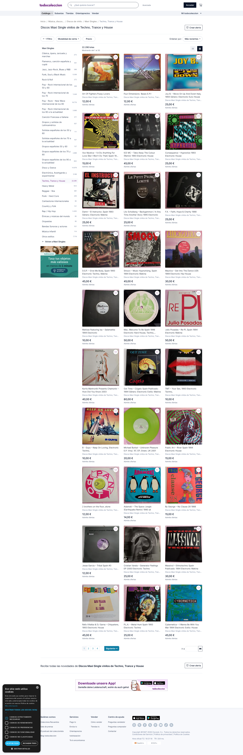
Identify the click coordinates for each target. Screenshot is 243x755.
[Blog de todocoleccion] (171, 725)
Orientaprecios (83, 13)
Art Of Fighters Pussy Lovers (96, 94)
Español (140, 743)
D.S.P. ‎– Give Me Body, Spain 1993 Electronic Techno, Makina (98, 272)
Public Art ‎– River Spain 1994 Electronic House (179, 449)
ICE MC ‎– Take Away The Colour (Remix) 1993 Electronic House (139, 154)
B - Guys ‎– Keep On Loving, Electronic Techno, (100, 449)
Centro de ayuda (116, 717)
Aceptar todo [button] (12, 743)
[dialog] (21, 718)
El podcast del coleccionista (52, 731)
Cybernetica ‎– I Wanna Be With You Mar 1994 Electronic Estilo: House (182, 626)
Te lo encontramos (77, 740)
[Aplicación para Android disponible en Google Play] (153, 718)
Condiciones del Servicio (142, 734)
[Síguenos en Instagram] (134, 725)
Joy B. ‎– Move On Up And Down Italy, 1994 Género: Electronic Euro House (183, 95)
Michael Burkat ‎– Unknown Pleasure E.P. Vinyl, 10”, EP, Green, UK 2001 (141, 449)
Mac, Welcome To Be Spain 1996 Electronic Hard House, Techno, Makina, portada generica (139, 331)
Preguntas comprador (117, 727)
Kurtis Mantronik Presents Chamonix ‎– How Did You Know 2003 (100, 390)
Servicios (74, 717)
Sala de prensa (46, 727)
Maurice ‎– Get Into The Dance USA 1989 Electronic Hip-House (181, 272)
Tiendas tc (95, 727)
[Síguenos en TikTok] (166, 725)
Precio (89, 39)
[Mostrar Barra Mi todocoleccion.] (200, 13)
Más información (11, 706)
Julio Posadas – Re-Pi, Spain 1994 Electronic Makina (181, 331)
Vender (95, 13)
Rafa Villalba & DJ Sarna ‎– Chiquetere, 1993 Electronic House (100, 626)
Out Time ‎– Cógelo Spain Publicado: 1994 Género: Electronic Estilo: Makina (142, 390)
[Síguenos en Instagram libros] (139, 725)
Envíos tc (73, 727)
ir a (183, 648)
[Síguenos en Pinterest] (155, 725)
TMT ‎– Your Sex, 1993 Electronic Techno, (180, 390)
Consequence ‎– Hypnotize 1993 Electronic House (180, 154)
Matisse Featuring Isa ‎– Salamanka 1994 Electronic (98, 331)
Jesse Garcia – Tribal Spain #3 (96, 565)
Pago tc (73, 722)
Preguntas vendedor (116, 722)
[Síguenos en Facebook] (145, 725)
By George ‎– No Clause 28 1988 (180, 506)
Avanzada (147, 5)
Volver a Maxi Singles (55, 241)
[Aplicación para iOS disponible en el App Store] (138, 718)
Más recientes (192, 39)
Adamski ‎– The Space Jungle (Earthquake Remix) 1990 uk (137, 508)
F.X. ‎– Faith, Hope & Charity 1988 (181, 211)
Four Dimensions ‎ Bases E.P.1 (137, 94)
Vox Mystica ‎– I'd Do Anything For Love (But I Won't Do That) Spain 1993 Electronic (100, 154)
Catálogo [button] (46, 13)
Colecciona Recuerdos (49, 722)
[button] (21, 711)
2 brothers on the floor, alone (96, 506)
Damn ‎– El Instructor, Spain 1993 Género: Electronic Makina (97, 213)
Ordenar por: (175, 39)
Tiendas (70, 13)
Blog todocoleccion (48, 736)
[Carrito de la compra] (200, 5)
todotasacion (75, 736)
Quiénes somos (48, 717)
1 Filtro (49, 39)
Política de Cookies (181, 734)
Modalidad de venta (67, 39)
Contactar (112, 731)
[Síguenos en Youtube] (161, 725)
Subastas (59, 13)
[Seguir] (115, 57)
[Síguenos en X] (150, 725)
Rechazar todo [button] (29, 743)
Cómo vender (96, 722)
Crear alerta (195, 27)
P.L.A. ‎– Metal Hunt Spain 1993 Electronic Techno (138, 626)
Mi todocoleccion (189, 13)
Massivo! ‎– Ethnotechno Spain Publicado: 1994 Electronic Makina (181, 567)
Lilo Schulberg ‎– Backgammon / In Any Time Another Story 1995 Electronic (142, 213)
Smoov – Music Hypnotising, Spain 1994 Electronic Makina (140, 272)
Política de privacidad (163, 734)
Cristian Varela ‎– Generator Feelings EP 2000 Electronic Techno (141, 567)
